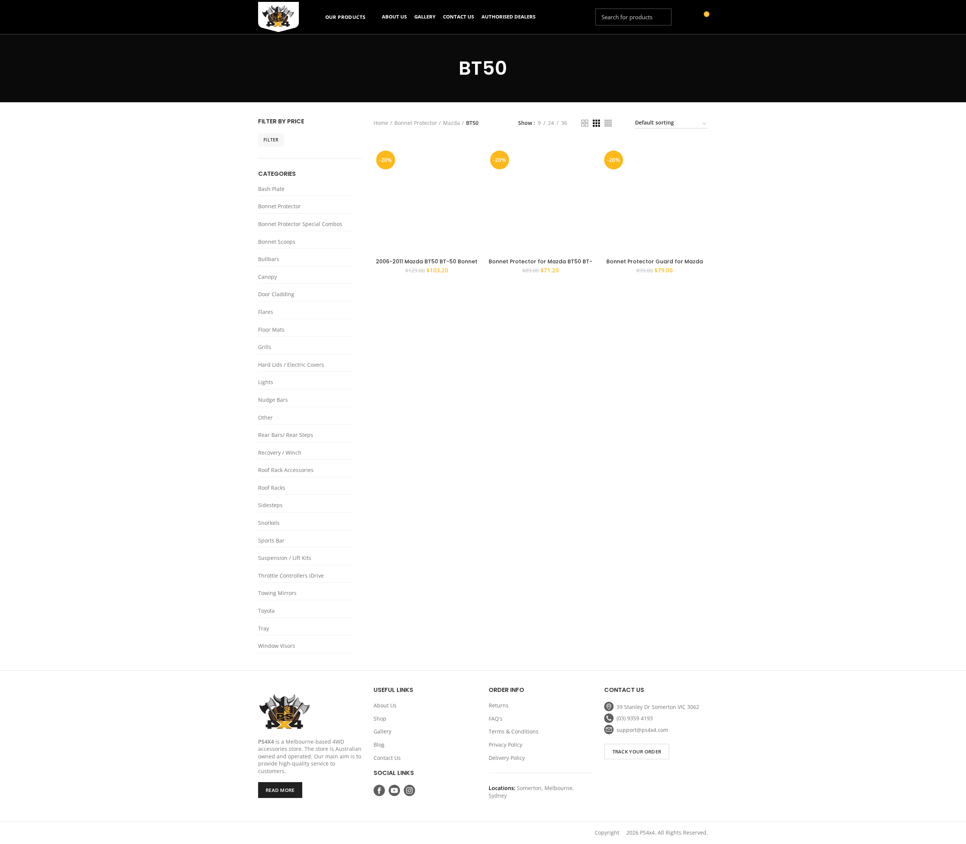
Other (265, 417)
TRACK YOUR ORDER (636, 751)
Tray (263, 628)
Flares (265, 311)
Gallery (382, 731)
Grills (264, 347)
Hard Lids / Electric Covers (291, 364)
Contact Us (387, 757)
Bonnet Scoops (276, 241)
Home (381, 122)
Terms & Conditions (513, 731)
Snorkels (269, 522)
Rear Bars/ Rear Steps (285, 434)
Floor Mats (271, 329)
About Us (385, 705)
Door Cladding (276, 294)
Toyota (266, 610)
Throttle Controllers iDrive (291, 575)
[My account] (689, 17)
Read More (280, 790)
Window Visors (276, 645)
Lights (265, 382)
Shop (380, 718)
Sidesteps (270, 505)
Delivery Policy (507, 757)
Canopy (267, 276)
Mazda (451, 122)
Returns (499, 705)
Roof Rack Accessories (286, 470)
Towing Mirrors (277, 592)
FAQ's (496, 718)
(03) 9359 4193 (635, 718)
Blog (379, 744)
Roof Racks (271, 487)
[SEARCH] (661, 17)
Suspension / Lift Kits (284, 557)
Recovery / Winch (279, 452)
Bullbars (268, 259)
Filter (271, 140)
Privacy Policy (505, 744)
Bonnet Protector (279, 206)
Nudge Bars (273, 399)
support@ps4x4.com (642, 729)
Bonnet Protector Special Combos (300, 224)
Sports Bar (271, 540)
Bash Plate (271, 188)
